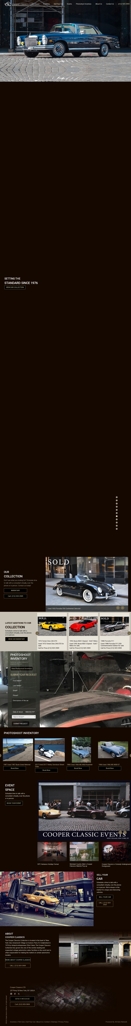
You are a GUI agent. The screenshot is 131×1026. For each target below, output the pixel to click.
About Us (98, 4)
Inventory (46, 4)
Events (69, 4)
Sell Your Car (58, 4)
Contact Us (110, 4)
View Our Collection (15, 287)
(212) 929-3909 (123, 4)
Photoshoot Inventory (83, 4)
